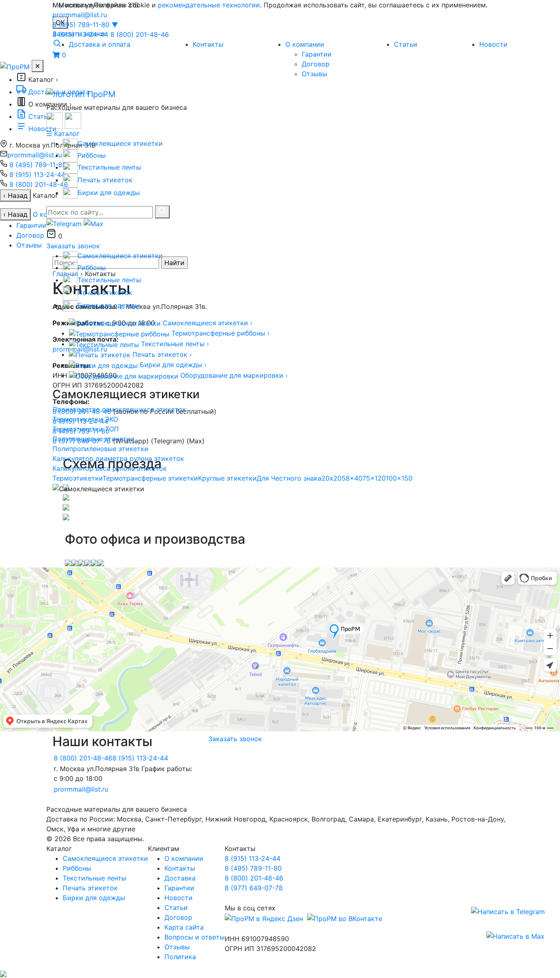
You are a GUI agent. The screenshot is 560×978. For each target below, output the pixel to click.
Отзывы (314, 74)
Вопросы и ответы (194, 937)
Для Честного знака (289, 478)
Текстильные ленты (94, 878)
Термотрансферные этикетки (150, 478)
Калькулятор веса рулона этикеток (109, 468)
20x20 (331, 478)
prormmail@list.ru (79, 15)
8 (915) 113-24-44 (80, 34)
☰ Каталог (63, 133)
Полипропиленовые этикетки (100, 449)
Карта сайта (184, 927)
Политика (180, 957)
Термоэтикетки (77, 478)
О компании (304, 44)
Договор (316, 64)
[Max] (515, 935)
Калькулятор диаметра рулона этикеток (118, 458)
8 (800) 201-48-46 (139, 34)
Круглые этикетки (227, 478)
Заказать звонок (73, 246)
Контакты (208, 44)
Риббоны (77, 868)
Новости (493, 44)
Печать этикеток (90, 888)
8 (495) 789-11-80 (85, 24)
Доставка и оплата (99, 44)
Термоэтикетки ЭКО (85, 419)
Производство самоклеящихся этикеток (119, 409)
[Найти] (162, 211)
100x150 (399, 478)
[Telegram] (508, 911)
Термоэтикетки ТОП (85, 429)
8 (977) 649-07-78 (254, 888)
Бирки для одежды (94, 898)
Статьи (405, 44)
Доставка (180, 878)
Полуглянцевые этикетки (93, 439)
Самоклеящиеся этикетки (105, 858)
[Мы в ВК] (343, 918)
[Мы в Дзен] (264, 918)
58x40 (351, 478)
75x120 (374, 478)
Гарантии (317, 54)
